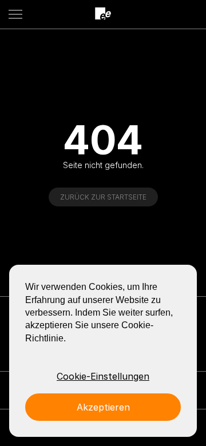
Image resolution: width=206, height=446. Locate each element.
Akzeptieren (103, 407)
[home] (103, 14)
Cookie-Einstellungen (103, 376)
